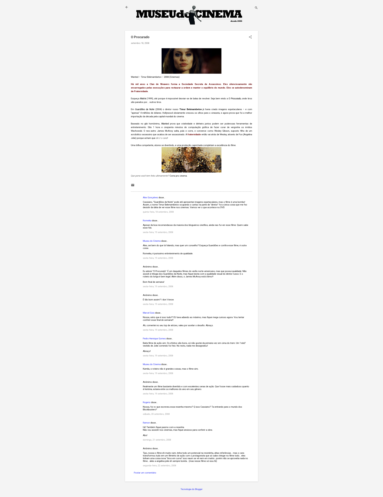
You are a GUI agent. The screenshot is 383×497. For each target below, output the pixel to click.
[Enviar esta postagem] (132, 186)
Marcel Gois (149, 312)
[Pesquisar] (256, 8)
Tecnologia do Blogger (192, 489)
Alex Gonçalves (150, 197)
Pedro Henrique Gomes (154, 338)
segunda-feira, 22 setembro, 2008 (159, 465)
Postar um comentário (145, 472)
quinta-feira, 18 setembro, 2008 (158, 212)
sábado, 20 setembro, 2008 (156, 414)
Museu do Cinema (152, 241)
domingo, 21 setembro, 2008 (157, 439)
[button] (250, 37)
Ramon (146, 422)
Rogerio (147, 402)
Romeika (147, 220)
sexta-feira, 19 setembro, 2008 (158, 232)
